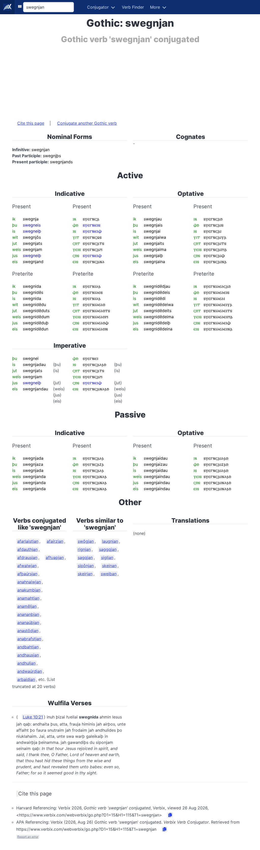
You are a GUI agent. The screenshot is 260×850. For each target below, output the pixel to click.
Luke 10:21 (33, 716)
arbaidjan (26, 679)
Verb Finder (133, 7)
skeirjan (85, 573)
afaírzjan (55, 541)
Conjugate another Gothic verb (87, 123)
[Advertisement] (130, 79)
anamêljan (27, 606)
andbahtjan (28, 646)
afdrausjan (27, 557)
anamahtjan (28, 598)
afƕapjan (55, 557)
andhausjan (28, 654)
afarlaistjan (27, 541)
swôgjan (86, 541)
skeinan (109, 565)
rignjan (84, 549)
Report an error (27, 837)
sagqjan (85, 557)
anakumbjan (28, 589)
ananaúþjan (28, 622)
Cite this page (30, 123)
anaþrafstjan (29, 638)
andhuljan (26, 663)
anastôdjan (27, 630)
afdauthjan (27, 549)
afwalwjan (27, 565)
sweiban (109, 573)
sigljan (107, 557)
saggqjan (108, 549)
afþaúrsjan (27, 573)
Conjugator (98, 7)
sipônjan (86, 565)
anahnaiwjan (29, 581)
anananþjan (28, 614)
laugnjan (110, 541)
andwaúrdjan (29, 671)
